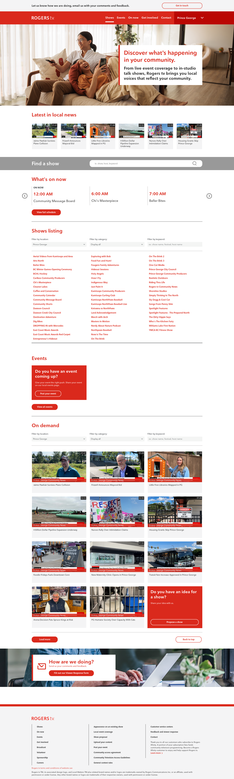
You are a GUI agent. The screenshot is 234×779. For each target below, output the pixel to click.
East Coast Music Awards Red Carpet (51, 334)
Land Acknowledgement (103, 312)
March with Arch (99, 317)
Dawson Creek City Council (47, 312)
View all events (44, 407)
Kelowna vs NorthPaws (103, 308)
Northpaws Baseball (101, 330)
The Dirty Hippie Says (160, 317)
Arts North (38, 260)
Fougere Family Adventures (105, 265)
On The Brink (98, 338)
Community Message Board (54, 201)
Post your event (48, 393)
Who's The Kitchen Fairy (161, 321)
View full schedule (46, 212)
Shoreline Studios (158, 291)
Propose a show (175, 622)
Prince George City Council (162, 269)
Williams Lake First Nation (162, 325)
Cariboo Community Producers (49, 278)
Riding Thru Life (157, 282)
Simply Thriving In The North (163, 295)
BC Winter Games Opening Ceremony (52, 269)
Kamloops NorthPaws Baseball (107, 299)
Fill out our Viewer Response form (71, 673)
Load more (44, 639)
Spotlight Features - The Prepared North (169, 312)
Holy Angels (97, 273)
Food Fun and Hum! (101, 260)
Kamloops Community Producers (108, 291)
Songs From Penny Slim (161, 304)
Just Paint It (97, 286)
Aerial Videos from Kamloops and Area (53, 256)
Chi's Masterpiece (104, 201)
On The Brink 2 (156, 256)
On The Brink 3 (156, 260)
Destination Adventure (44, 317)
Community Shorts (42, 304)
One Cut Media (157, 265)
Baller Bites (157, 201)
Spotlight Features (158, 308)
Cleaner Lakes (40, 286)
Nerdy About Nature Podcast (106, 325)
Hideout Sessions (100, 269)
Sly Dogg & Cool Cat (159, 299)
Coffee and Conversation (45, 291)
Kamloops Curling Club (103, 295)
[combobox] (143, 163)
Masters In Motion (100, 321)
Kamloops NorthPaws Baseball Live (109, 304)
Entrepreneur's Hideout (45, 338)
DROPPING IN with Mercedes (48, 325)
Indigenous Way (99, 282)
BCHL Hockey (40, 273)
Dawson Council (41, 308)
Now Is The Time (99, 334)
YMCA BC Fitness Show (161, 330)
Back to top (188, 639)
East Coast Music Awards (45, 330)
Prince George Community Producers (168, 273)
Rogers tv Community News (163, 286)
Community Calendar (44, 295)
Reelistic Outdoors (158, 278)
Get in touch (182, 5)
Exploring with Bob (101, 256)
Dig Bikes (38, 321)
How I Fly (96, 278)
